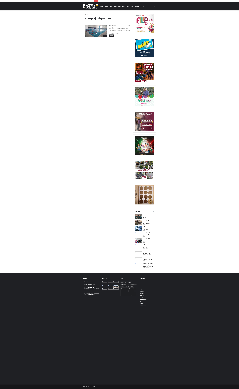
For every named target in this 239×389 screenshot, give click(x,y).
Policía (128, 6)
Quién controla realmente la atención (148, 258)
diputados (123, 288)
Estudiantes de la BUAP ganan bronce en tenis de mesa (148, 216)
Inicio (87, 14)
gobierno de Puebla (124, 290)
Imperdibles (142, 291)
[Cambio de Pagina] (90, 6)
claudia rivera (133, 284)
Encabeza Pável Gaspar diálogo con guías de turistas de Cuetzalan (148, 265)
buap (128, 284)
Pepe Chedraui (123, 292)
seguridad (126, 295)
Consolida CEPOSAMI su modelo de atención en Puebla (148, 240)
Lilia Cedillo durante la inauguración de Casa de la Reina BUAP (148, 222)
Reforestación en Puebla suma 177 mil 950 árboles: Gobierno (148, 253)
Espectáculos (142, 285)
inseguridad (132, 290)
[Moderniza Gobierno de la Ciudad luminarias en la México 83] (138, 228)
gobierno (133, 288)
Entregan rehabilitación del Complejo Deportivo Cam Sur (118, 28)
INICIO (101, 6)
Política (111, 6)
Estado (123, 6)
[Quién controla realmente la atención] (138, 259)
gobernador (128, 288)
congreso (122, 286)
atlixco (130, 282)
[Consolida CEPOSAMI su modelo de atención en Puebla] (138, 240)
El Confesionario (117, 6)
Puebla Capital (143, 305)
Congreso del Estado (129, 286)
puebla (134, 292)
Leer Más (112, 35)
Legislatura (137, 6)
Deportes (142, 281)
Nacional (106, 6)
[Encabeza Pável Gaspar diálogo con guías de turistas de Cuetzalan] (138, 265)
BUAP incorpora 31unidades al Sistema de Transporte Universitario (148, 246)
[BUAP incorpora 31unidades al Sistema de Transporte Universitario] (138, 246)
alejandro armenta (124, 282)
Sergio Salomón (132, 295)
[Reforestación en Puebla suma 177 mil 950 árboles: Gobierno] (138, 253)
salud (122, 295)
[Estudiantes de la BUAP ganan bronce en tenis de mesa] (138, 216)
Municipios (142, 295)
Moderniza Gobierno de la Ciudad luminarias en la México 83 (148, 228)
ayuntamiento (123, 284)
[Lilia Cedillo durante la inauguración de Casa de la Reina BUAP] (138, 222)
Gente (132, 6)
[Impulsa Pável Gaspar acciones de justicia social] (138, 234)
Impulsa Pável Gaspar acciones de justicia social (108, 1)
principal (129, 292)
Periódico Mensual (143, 299)
